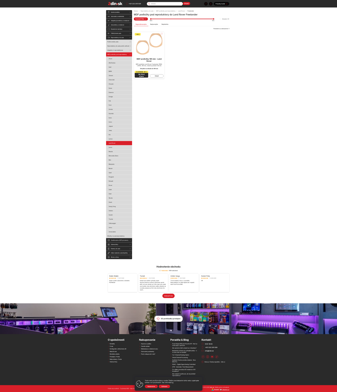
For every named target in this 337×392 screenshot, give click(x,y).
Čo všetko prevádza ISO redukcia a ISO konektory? (184, 370)
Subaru (111, 210)
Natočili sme (113, 351)
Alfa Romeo (112, 63)
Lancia (110, 139)
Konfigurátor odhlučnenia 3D (118, 349)
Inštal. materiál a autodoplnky (119, 253)
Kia (109, 134)
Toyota (111, 219)
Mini (110, 160)
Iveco (110, 122)
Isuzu (110, 117)
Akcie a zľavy (115, 257)
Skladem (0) (225, 19)
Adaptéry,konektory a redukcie (120, 20)
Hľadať (186, 3)
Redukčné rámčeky (116, 29)
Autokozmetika (115, 12)
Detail (157, 76)
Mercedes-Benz (113, 156)
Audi (110, 67)
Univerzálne (112, 232)
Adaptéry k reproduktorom (115, 50)
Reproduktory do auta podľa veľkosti (118, 46)
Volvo (110, 227)
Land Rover (112, 143)
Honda (111, 109)
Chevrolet (111, 79)
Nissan (111, 168)
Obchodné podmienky (147, 351)
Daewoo (111, 92)
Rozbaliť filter (139, 19)
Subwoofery (114, 244)
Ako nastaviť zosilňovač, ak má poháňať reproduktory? (183, 374)
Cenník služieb (145, 346)
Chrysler (111, 84)
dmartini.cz (225, 389)
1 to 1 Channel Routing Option (180, 355)
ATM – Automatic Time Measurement (182, 367)
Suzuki (111, 215)
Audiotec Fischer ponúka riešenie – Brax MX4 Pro (184, 360)
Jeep (110, 130)
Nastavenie (151, 386)
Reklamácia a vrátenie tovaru (149, 349)
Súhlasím (164, 386)
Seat (110, 194)
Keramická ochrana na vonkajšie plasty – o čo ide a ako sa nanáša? (184, 351)
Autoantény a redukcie (117, 25)
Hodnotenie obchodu (168, 266)
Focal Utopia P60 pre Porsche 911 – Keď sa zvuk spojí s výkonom (184, 344)
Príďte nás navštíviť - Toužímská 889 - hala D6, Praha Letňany (126, 388)
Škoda (111, 198)
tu (172, 382)
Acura (110, 58)
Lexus (110, 147)
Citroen (111, 75)
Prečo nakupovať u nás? (148, 354)
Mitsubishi (111, 164)
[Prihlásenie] (211, 4)
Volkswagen (112, 223)
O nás (111, 346)
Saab (110, 189)
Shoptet (216, 389)
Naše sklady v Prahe (116, 359)
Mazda (111, 151)
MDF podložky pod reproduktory (117, 54)
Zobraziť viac (168, 296)
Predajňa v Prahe (115, 356)
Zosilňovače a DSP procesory (119, 240)
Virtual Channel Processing (180, 357)
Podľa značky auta (112, 41)
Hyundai (111, 113)
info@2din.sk (209, 351)
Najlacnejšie (154, 24)
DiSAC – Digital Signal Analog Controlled (183, 364)
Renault (111, 181)
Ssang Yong (112, 206)
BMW (110, 71)
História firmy (113, 362)
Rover (110, 185)
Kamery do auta (115, 248)
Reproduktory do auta (117, 37)
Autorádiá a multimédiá (117, 16)
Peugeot (111, 177)
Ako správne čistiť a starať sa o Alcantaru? (184, 348)
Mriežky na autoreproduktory (115, 236)
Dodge (111, 96)
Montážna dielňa (114, 354)
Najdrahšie (165, 24)
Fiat (110, 101)
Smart (110, 202)
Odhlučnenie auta (116, 33)
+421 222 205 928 (135, 4)
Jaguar (111, 126)
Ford (110, 105)
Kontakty (112, 343)
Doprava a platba (146, 343)
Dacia (110, 88)
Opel (110, 172)
